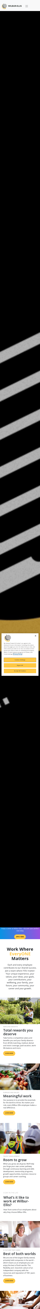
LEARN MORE (9, 1053)
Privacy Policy (17, 654)
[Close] (35, 635)
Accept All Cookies (20, 671)
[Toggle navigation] (26, 5)
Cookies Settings (20, 660)
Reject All (20, 665)
